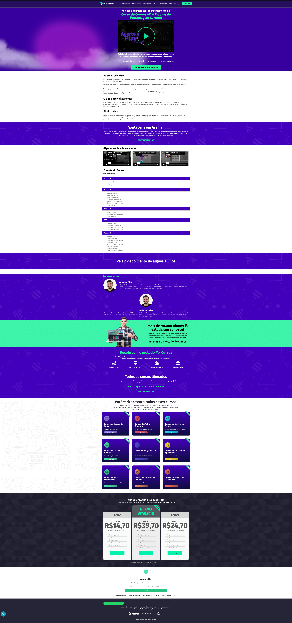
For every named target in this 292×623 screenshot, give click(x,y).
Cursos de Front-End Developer (174, 478)
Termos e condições (121, 595)
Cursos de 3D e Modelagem (111, 478)
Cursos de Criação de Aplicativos (175, 452)
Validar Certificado (162, 3)
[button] (177, 3)
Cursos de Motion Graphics (143, 425)
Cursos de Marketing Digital (174, 425)
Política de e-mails (147, 595)
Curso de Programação (145, 451)
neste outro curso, (168, 102)
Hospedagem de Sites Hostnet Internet (146, 619)
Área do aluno (172, 3)
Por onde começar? (136, 3)
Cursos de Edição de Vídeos (113, 425)
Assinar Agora (117, 553)
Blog (154, 3)
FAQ (175, 595)
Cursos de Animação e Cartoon (145, 478)
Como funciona (147, 3)
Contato (157, 595)
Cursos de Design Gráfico (112, 452)
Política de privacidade (134, 595)
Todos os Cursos (126, 3)
